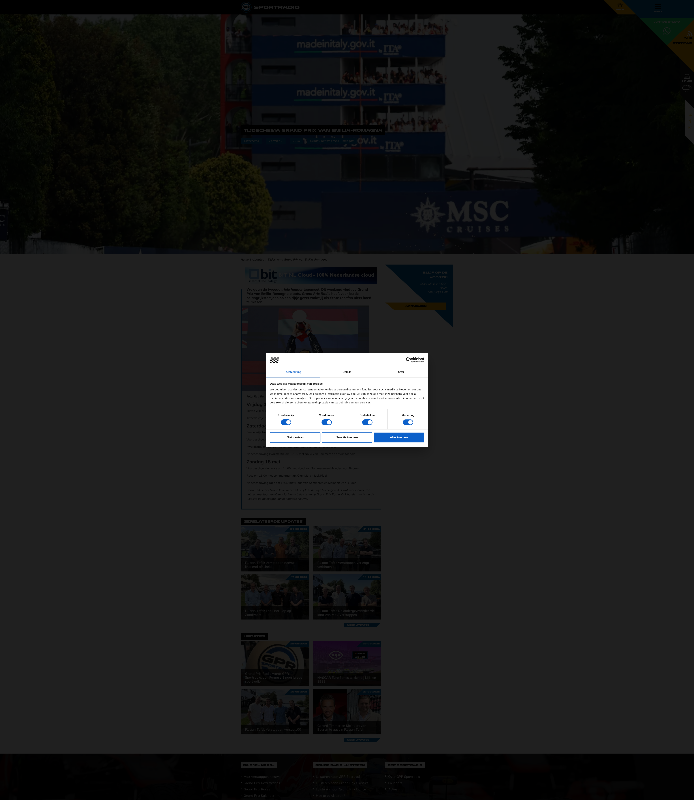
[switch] (327, 422)
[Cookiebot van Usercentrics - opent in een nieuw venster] (408, 360)
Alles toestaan (399, 437)
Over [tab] (401, 371)
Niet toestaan (295, 437)
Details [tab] (347, 371)
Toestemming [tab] (292, 371)
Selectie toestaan (347, 437)
